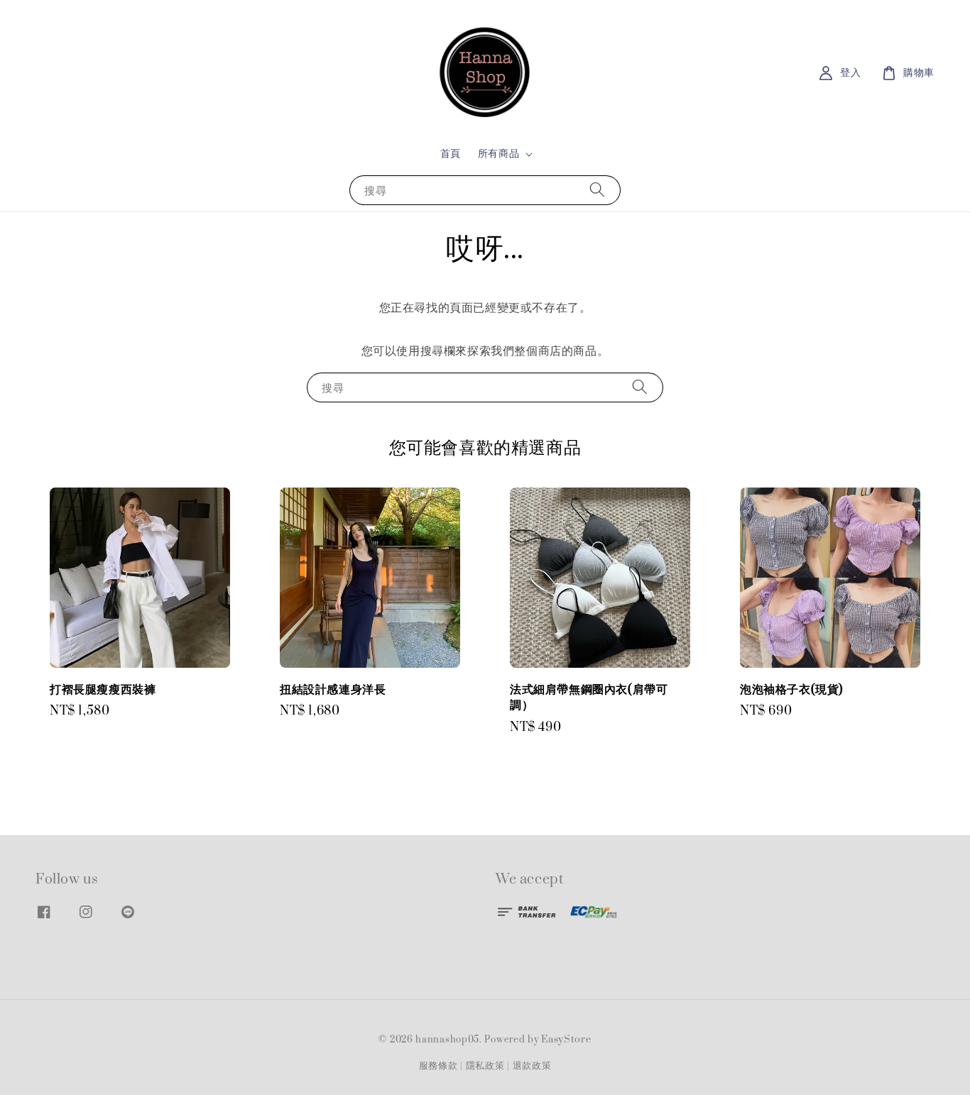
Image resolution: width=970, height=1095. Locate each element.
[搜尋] (597, 190)
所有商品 (498, 154)
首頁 (450, 153)
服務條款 (438, 1066)
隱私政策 (485, 1066)
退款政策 (532, 1066)
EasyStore (566, 1039)
